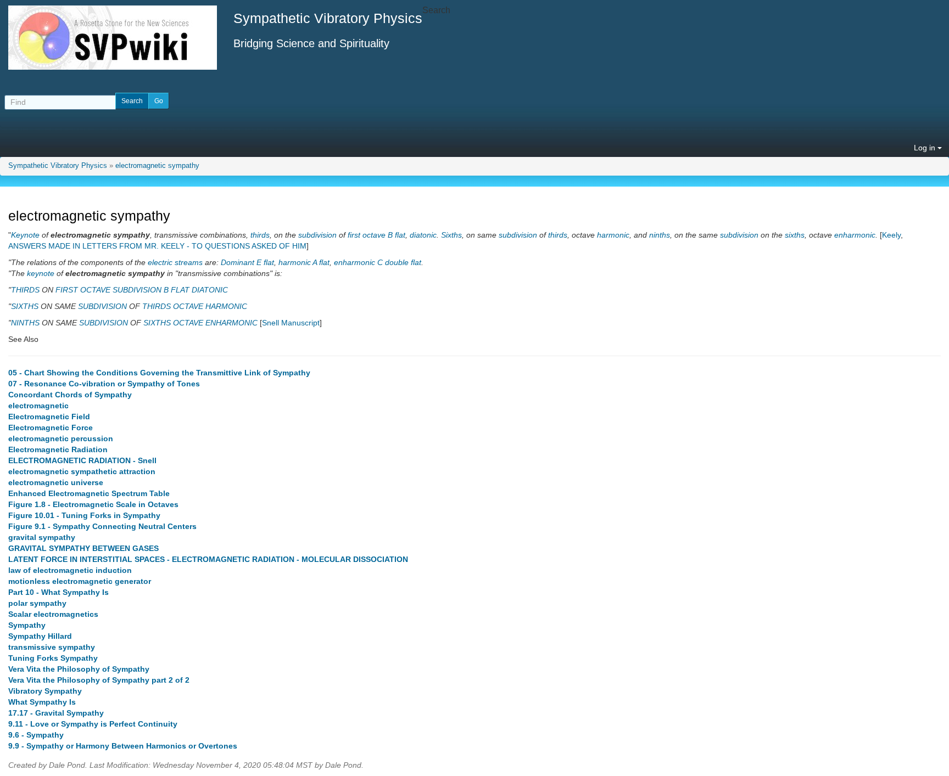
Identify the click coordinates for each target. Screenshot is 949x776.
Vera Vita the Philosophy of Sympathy (78, 669)
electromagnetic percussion (60, 438)
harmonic (613, 234)
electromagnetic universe (55, 482)
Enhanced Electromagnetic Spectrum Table (89, 493)
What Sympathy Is (42, 702)
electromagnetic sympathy (157, 166)
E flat (265, 262)
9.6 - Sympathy (36, 734)
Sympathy (27, 625)
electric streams (175, 262)
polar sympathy (37, 603)
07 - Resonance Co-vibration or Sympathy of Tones (104, 383)
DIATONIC (210, 289)
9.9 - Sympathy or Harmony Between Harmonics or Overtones (122, 745)
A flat (321, 262)
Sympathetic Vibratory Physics (57, 166)
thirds (260, 234)
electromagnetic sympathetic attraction (81, 471)
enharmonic (854, 234)
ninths (659, 234)
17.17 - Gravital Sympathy (56, 712)
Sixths (451, 234)
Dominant (237, 262)
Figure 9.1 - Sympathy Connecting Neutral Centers (102, 526)
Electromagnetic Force (50, 427)
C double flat (399, 262)
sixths (795, 234)
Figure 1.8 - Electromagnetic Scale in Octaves (93, 504)
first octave (367, 234)
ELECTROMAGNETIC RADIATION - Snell (82, 460)
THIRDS (25, 289)
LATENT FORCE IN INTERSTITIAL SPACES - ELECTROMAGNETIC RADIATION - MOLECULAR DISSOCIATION (208, 559)
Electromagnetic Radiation (58, 449)
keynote (40, 273)
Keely (891, 234)
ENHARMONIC (231, 322)
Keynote (25, 234)
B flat (396, 234)
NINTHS (25, 322)
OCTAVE (188, 306)
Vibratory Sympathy (45, 691)
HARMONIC (226, 306)
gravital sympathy (41, 537)
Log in (925, 147)
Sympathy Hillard (40, 636)
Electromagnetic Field (49, 416)
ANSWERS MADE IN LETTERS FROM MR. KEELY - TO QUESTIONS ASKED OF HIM (157, 245)
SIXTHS (24, 306)
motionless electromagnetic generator (79, 581)
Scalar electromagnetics (53, 614)
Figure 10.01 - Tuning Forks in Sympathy (84, 515)
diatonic (423, 234)
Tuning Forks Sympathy (53, 658)
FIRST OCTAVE (82, 289)
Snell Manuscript (291, 322)
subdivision (317, 234)
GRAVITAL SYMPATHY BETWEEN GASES (83, 548)
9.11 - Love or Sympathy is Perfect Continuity (92, 723)
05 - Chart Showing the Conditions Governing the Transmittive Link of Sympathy (159, 372)
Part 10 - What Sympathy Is (58, 592)
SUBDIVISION (137, 289)
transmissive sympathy (51, 647)
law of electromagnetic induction (70, 570)
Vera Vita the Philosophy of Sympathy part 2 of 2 (98, 680)
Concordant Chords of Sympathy (70, 394)
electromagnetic (38, 405)
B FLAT (176, 289)
